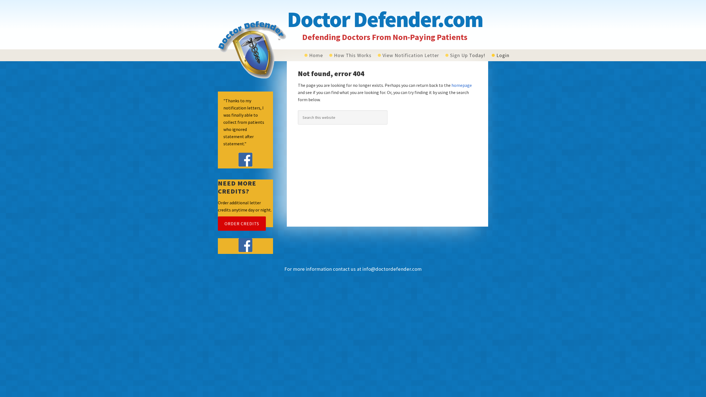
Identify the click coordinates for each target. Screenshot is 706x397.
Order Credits (241, 223)
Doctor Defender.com (385, 19)
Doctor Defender (252, 50)
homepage (461, 85)
